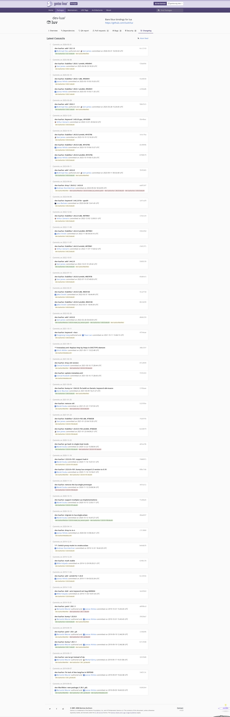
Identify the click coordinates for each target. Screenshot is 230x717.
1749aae (143, 388)
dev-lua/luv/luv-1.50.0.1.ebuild (64, 69)
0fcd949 (143, 363)
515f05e (143, 403)
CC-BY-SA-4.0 (99, 713)
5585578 (143, 261)
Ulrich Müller (62, 350)
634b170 (143, 561)
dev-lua (58, 18)
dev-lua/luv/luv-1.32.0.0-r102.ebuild (81, 368)
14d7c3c (143, 672)
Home (51, 10)
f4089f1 (143, 459)
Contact (180, 708)
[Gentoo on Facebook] (56, 709)
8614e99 (143, 302)
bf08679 (143, 155)
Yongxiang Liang (63, 335)
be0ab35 (143, 545)
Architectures (97, 10)
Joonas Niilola (62, 81)
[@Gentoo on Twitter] (50, 709)
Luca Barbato (62, 203)
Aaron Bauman (63, 391)
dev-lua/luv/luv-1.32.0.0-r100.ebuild (66, 490)
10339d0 (143, 657)
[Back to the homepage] (57, 4)
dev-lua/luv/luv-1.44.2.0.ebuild (64, 206)
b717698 (143, 642)
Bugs (117, 30)
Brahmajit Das (62, 51)
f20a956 (143, 64)
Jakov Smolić (61, 233)
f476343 (143, 373)
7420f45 (143, 419)
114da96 (143, 632)
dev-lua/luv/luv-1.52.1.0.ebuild (64, 53)
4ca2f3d (143, 292)
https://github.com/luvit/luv (119, 22)
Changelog (146, 30)
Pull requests (101, 30)
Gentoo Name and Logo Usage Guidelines (124, 713)
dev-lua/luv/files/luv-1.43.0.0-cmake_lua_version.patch (72, 322)
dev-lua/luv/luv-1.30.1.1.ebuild (79, 611)
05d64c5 (143, 277)
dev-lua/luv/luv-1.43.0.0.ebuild (134, 190)
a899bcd (143, 606)
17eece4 (143, 216)
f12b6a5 (143, 500)
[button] (160, 3)
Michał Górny (90, 660)
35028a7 (143, 616)
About (108, 10)
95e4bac (143, 119)
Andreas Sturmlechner (66, 188)
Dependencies (69, 30)
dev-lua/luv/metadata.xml (63, 353)
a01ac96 (143, 444)
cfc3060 (143, 530)
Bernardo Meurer (64, 609)
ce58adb (143, 89)
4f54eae (143, 332)
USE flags (84, 10)
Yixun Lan (88, 335)
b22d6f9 (143, 429)
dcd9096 (143, 145)
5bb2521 (143, 104)
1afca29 (143, 201)
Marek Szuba (62, 406)
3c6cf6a (143, 135)
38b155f (143, 348)
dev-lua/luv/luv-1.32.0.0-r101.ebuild (90, 449)
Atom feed (144, 38)
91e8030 (143, 79)
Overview (54, 30)
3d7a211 (143, 485)
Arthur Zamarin (63, 122)
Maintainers (72, 10)
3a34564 (143, 591)
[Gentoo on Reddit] (63, 709)
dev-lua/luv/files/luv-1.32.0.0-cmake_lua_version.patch (86, 190)
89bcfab (143, 469)
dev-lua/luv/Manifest (82, 53)
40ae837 (143, 515)
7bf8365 (143, 170)
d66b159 (143, 317)
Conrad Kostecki (63, 365)
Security (131, 30)
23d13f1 (143, 246)
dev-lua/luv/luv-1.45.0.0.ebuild (64, 125)
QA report (84, 30)
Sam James (87, 51)
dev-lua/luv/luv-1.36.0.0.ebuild (114, 190)
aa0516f (143, 185)
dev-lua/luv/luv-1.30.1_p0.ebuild (80, 637)
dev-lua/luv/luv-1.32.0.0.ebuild (79, 409)
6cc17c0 (143, 48)
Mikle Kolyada (62, 563)
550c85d (143, 231)
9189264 (143, 687)
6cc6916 (143, 576)
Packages (60, 10)
